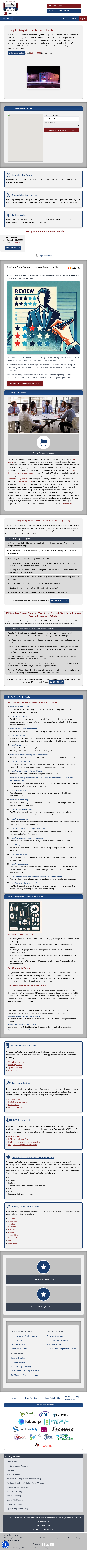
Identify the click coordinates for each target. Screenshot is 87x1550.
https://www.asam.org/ (19, 800)
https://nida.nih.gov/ (18, 735)
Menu (64, 18)
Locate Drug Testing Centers (18, 1487)
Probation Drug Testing (17, 1102)
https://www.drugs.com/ (19, 819)
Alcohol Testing (14, 1070)
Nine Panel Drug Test (54, 1344)
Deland (11, 1240)
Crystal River (13, 1235)
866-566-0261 (35, 53)
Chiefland (12, 1227)
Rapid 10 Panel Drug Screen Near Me (61, 1348)
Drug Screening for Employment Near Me (27, 1371)
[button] (5, 1545)
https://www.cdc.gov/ (18, 716)
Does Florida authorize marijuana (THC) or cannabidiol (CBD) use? (36, 583)
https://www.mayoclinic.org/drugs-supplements (29, 754)
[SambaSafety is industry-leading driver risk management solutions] (25, 1429)
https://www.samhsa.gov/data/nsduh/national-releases (24, 1016)
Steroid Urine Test (18, 1362)
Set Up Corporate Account (17, 1466)
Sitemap (52, 1548)
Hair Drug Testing (15, 1065)
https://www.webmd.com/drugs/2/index (26, 771)
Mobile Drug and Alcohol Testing (24, 1336)
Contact (74, 18)
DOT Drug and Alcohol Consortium (25, 1375)
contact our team (59, 601)
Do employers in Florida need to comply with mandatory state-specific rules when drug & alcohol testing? (41, 544)
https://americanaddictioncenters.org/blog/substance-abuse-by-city (37, 876)
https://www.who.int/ (18, 745)
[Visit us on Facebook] (43, 1544)
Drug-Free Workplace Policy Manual (22, 1144)
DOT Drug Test (14, 1136)
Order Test (6, 18)
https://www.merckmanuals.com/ (23, 883)
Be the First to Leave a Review (24, 383)
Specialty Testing (15, 1067)
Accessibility (44, 1548)
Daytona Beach (14, 1238)
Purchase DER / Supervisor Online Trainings (24, 1479)
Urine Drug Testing (16, 1062)
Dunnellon (12, 1243)
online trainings (25, 481)
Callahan (11, 1224)
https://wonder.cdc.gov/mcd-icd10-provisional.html (22, 1024)
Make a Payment (13, 1474)
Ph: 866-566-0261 (43, 1522)
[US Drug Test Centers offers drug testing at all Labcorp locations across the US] (29, 1422)
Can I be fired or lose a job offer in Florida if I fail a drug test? (34, 588)
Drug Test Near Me (18, 1344)
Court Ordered (14, 1099)
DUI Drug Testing (15, 1107)
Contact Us (11, 1470)
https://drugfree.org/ (18, 845)
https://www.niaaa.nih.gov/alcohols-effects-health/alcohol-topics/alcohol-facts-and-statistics (35, 1030)
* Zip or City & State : (51, 115)
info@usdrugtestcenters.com (43, 1529)
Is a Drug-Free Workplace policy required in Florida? (30, 558)
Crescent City (13, 1229)
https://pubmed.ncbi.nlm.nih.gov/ (23, 729)
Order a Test (12, 1462)
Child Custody (13, 1104)
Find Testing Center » (56, 5)
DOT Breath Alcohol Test (18, 1139)
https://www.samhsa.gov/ (20, 707)
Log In (82, 18)
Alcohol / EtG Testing (15, 1500)
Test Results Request (15, 1504)
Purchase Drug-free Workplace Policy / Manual (25, 1483)
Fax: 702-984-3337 (43, 1525)
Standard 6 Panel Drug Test (57, 1340)
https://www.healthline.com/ (21, 761)
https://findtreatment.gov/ (20, 790)
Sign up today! (56, 682)
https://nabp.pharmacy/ (19, 854)
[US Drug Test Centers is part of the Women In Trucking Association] (43, 1445)
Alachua (11, 1218)
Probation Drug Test (19, 1348)
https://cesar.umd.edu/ (19, 864)
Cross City (12, 1232)
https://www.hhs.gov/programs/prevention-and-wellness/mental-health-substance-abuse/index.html (43, 779)
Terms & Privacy (34, 1548)
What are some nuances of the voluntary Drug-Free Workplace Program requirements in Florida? (43, 578)
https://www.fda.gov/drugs (21, 809)
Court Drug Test (17, 1340)
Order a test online (16, 53)
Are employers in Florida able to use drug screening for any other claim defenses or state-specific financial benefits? (42, 571)
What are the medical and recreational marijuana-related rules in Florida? (39, 592)
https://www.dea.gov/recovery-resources (26, 838)
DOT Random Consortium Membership (24, 1142)
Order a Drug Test (13, 248)
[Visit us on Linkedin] (52, 1544)
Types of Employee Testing (17, 1508)
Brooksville (12, 1221)
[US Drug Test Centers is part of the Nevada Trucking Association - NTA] (65, 1437)
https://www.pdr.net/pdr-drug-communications (29, 828)
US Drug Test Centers (21, 1548)
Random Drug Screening (21, 1366)
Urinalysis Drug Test (54, 1336)
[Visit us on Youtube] (47, 1544)
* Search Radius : (50, 122)
